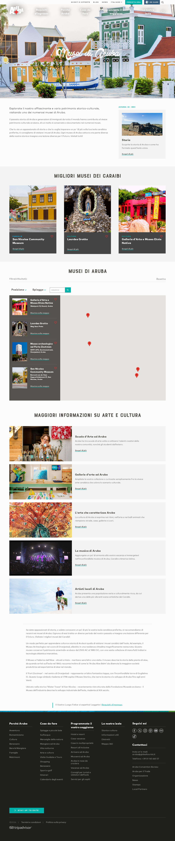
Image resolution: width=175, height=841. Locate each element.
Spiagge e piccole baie (51, 730)
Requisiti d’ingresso (112, 704)
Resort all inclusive (80, 747)
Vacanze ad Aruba (80, 768)
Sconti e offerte (80, 2)
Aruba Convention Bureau (145, 767)
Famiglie (13, 752)
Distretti (106, 739)
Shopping (45, 761)
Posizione (17, 289)
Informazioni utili (110, 735)
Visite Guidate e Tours (51, 757)
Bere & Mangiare (17, 748)
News (105, 2)
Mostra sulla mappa (39, 313)
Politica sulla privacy (56, 822)
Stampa (136, 784)
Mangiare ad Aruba (49, 744)
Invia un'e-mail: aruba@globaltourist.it (143, 753)
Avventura (14, 730)
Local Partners (139, 789)
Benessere (14, 744)
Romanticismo (16, 735)
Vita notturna (47, 748)
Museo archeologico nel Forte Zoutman (41, 345)
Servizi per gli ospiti (80, 779)
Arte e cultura (47, 752)
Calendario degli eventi (51, 779)
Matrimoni (14, 757)
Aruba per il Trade (141, 771)
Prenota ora (134, 2)
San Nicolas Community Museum (41, 370)
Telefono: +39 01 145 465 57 (145, 758)
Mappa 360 (107, 744)
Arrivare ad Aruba (80, 752)
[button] (88, 315)
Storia (126, 140)
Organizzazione (140, 775)
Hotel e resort (78, 734)
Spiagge (37, 289)
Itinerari (44, 775)
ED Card (154, 2)
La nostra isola (112, 723)
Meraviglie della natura (51, 739)
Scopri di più (127, 154)
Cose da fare (48, 723)
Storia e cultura (109, 730)
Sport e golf (46, 770)
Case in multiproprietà (82, 743)
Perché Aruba (18, 723)
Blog (96, 2)
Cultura (13, 739)
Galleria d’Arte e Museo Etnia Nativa (41, 301)
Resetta (161, 278)
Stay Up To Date (28, 810)
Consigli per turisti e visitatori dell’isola (81, 773)
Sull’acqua (45, 735)
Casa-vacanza (78, 738)
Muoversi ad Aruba (80, 756)
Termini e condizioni (31, 822)
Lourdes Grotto (39, 323)
